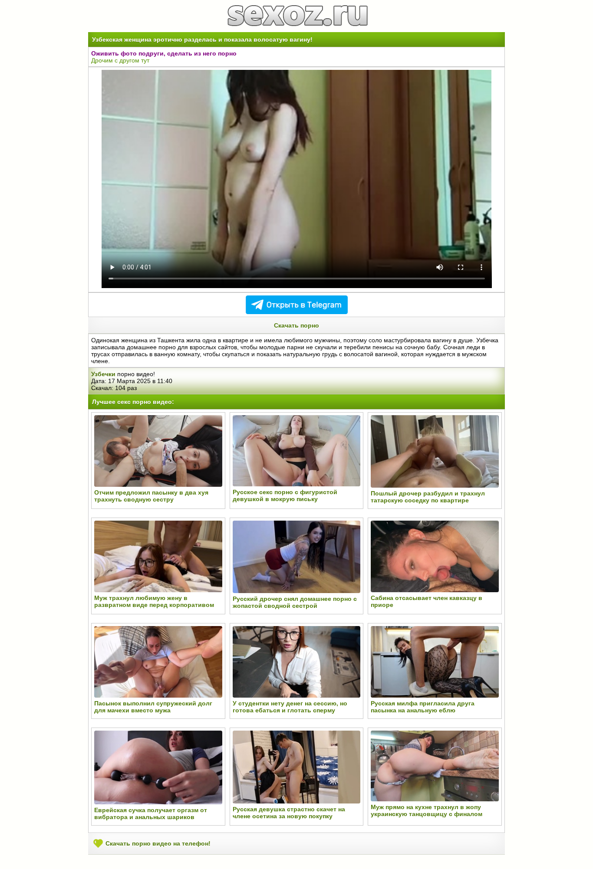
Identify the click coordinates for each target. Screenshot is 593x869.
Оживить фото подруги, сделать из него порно (164, 53)
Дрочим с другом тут (120, 60)
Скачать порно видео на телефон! (157, 842)
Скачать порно (296, 325)
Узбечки (103, 374)
